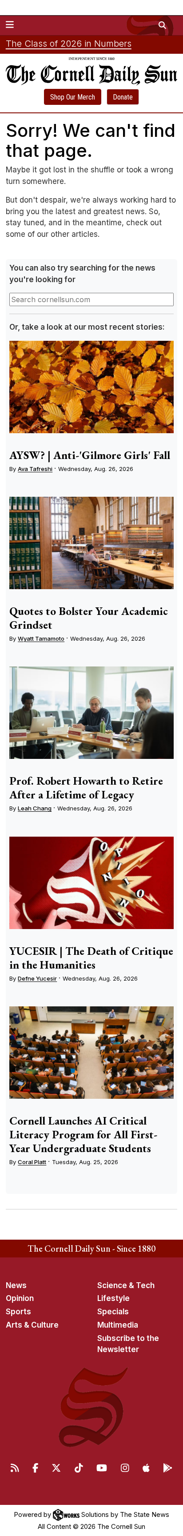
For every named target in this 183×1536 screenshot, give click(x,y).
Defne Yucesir (37, 978)
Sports (18, 1311)
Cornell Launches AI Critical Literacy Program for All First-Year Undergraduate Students (83, 1134)
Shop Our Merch (72, 97)
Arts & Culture (32, 1325)
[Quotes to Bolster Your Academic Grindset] (91, 543)
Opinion (20, 1298)
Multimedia (117, 1325)
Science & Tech (126, 1285)
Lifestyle (113, 1298)
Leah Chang (35, 808)
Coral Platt (32, 1161)
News (16, 1285)
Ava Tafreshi (35, 468)
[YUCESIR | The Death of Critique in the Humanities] (91, 883)
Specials (113, 1311)
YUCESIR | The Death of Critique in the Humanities (91, 958)
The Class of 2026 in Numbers (68, 43)
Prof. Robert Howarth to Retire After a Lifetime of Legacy (86, 788)
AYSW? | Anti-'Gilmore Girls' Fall (89, 455)
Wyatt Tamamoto (41, 638)
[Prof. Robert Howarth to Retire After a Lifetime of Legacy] (91, 712)
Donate (123, 97)
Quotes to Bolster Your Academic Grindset (88, 618)
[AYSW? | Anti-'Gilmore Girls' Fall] (91, 387)
